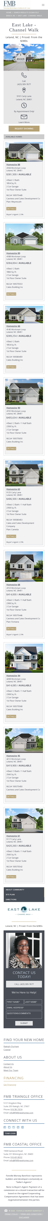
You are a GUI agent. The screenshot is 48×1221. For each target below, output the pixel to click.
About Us (8, 1067)
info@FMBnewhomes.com (21, 1112)
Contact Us (9, 1064)
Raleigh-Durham (11, 1046)
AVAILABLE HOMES (14, 136)
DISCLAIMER (24, 1217)
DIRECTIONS (11, 899)
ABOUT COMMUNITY (15, 889)
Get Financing (10, 1084)
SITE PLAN (10, 894)
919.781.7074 (16, 1109)
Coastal (7, 1049)
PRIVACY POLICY (11, 1214)
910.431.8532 (16, 1157)
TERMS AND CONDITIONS (31, 1214)
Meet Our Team (11, 1070)
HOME (8, 12)
